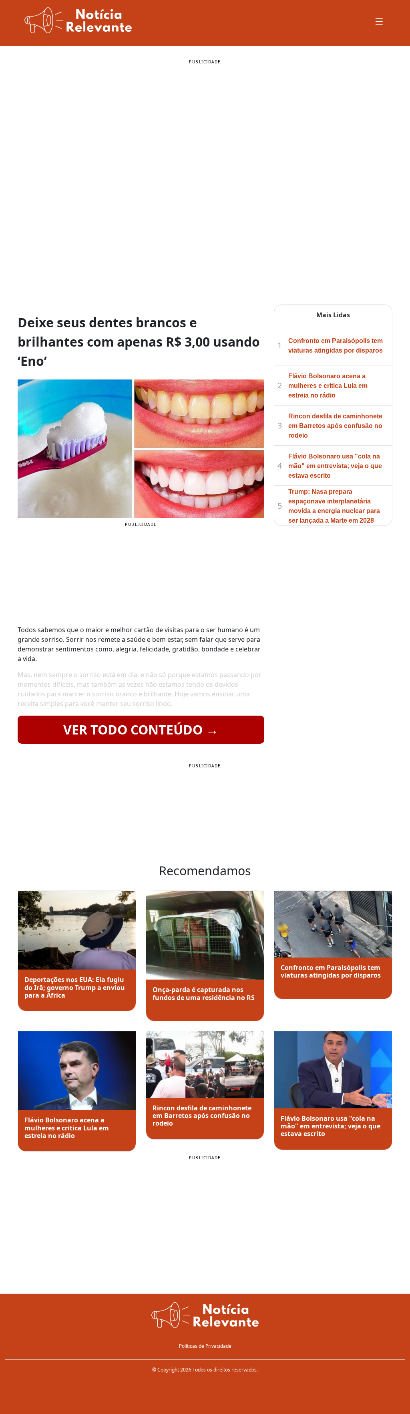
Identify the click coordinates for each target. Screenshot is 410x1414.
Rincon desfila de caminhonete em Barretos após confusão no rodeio (335, 426)
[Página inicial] (205, 1316)
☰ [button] (379, 21)
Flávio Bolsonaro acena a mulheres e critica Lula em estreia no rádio (328, 386)
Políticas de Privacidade (205, 1346)
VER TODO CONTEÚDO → (141, 729)
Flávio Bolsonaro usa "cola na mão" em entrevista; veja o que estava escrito (335, 466)
